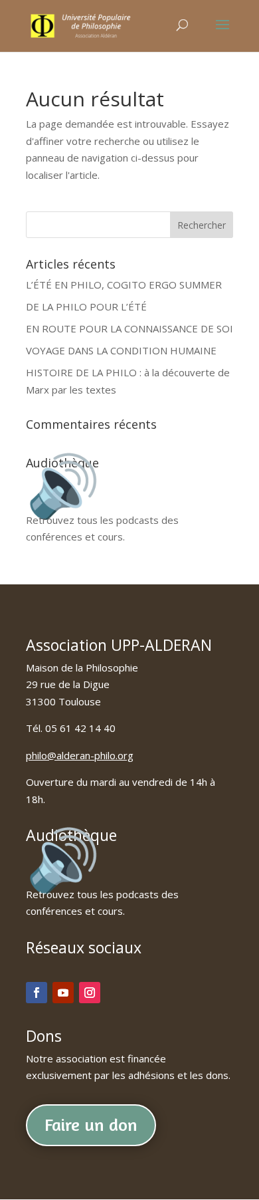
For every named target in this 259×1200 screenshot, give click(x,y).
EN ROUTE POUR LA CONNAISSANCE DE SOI (129, 328)
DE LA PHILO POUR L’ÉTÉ (86, 306)
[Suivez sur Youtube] (63, 992)
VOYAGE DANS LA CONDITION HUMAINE (121, 350)
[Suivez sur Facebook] (36, 992)
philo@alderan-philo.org (79, 755)
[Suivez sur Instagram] (89, 992)
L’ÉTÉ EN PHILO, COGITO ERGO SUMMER (124, 284)
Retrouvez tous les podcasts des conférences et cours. (102, 519)
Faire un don (90, 1124)
